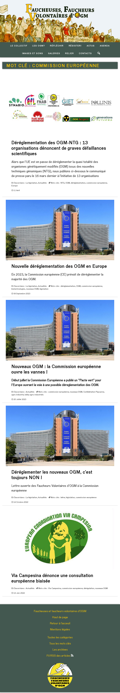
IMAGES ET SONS (32, 53)
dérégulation (89, 588)
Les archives (60, 649)
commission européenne (96, 183)
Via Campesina (54, 588)
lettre (63, 497)
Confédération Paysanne (93, 392)
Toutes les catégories (60, 637)
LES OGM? (38, 46)
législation (44, 289)
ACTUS (91, 46)
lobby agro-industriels (34, 395)
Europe (14, 186)
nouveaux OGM (32, 289)
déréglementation (78, 183)
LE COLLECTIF (18, 46)
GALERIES (54, 53)
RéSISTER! (75, 46)
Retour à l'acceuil (60, 623)
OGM (67, 183)
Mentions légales (60, 629)
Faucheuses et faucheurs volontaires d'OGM (60, 611)
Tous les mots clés (60, 643)
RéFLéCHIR (57, 46)
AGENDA (105, 46)
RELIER (69, 53)
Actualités (42, 183)
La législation (31, 183)
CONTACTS (85, 53)
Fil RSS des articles (59, 655)
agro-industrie (17, 395)
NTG (63, 183)
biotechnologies (18, 289)
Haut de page (60, 617)
